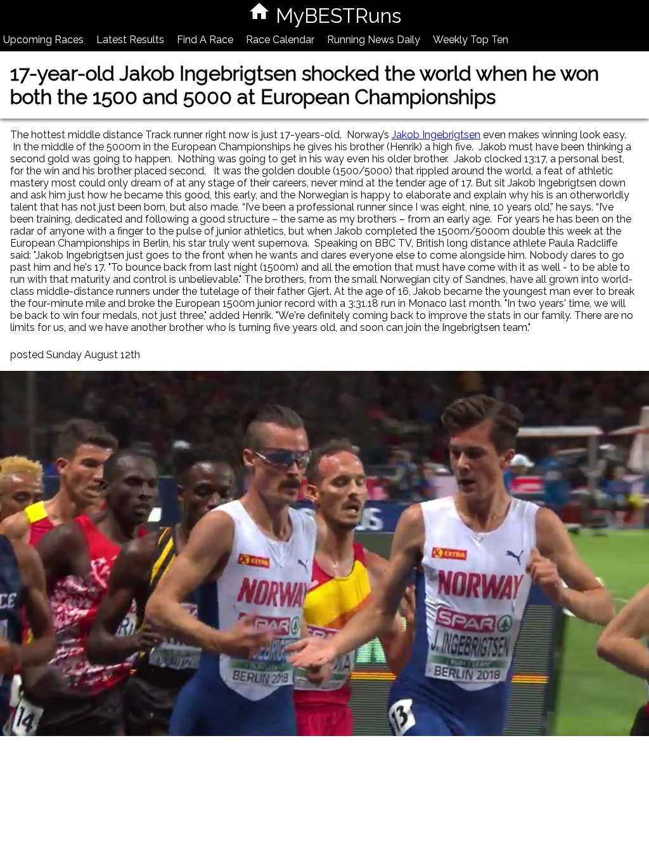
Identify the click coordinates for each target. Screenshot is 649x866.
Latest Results (130, 40)
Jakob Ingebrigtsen (436, 135)
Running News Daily (373, 40)
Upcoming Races (43, 40)
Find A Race (205, 40)
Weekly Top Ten (470, 40)
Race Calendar (280, 40)
